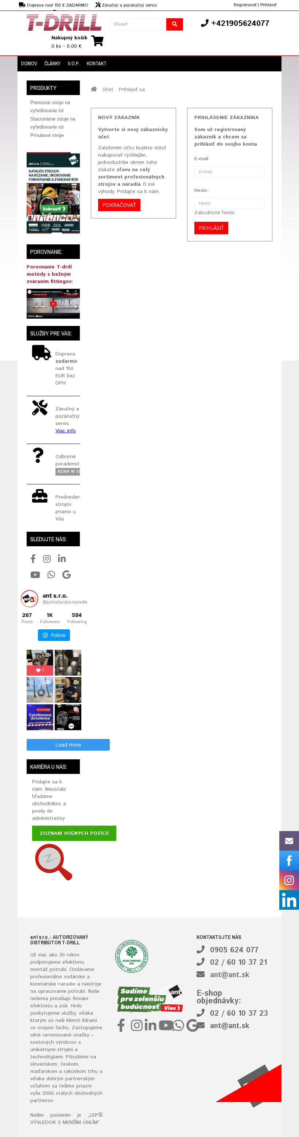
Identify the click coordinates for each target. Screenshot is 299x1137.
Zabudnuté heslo (214, 212)
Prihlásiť (268, 5)
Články (52, 63)
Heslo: (201, 190)
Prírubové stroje (47, 135)
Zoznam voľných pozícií (74, 833)
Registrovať (245, 5)
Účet (107, 89)
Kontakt (96, 63)
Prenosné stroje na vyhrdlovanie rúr (50, 106)
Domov (29, 63)
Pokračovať (119, 204)
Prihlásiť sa (132, 89)
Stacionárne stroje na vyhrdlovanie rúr (52, 123)
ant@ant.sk (229, 975)
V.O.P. (73, 63)
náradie (66, 984)
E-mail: (202, 158)
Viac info (65, 430)
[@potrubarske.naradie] (29, 598)
